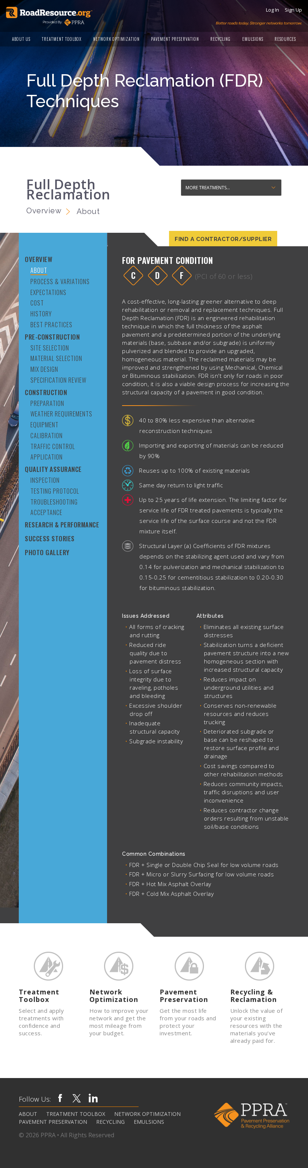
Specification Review (58, 380)
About (38, 270)
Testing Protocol (54, 491)
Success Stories (50, 538)
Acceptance (46, 512)
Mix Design (44, 369)
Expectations (48, 292)
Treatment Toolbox (62, 39)
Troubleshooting (54, 501)
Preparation (47, 403)
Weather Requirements (61, 413)
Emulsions (252, 39)
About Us (21, 39)
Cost (37, 302)
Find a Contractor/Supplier (223, 239)
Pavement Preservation (175, 39)
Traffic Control (52, 446)
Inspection (45, 480)
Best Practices (51, 324)
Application (46, 456)
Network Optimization (116, 39)
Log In (272, 9)
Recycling (220, 39)
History (41, 313)
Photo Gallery (47, 552)
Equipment (44, 424)
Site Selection (49, 347)
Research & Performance (62, 525)
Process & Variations (60, 281)
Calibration (46, 435)
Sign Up (293, 9)
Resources (285, 39)
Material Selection (56, 358)
